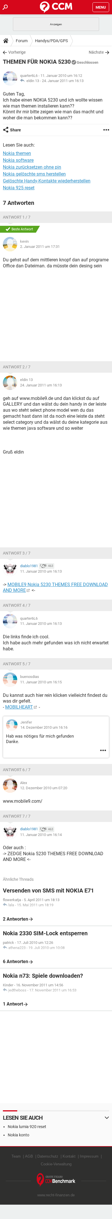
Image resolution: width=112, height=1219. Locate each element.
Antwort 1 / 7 (16, 217)
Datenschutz (47, 1156)
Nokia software (18, 160)
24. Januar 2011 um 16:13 (63, 81)
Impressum (89, 1156)
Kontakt (69, 1156)
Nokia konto (18, 1135)
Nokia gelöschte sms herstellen (34, 174)
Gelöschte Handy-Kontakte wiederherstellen (46, 181)
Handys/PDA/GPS (51, 40)
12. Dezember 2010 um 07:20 (43, 788)
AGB (29, 1156)
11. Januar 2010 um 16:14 (41, 835)
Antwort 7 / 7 (16, 816)
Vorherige (17, 52)
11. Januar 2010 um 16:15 (41, 682)
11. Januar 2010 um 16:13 (41, 571)
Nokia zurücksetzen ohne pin (32, 167)
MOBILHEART (19, 707)
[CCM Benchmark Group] (56, 1180)
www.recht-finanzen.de (56, 1195)
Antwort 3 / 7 (16, 553)
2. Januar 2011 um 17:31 (40, 246)
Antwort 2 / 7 (16, 367)
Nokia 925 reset (18, 187)
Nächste (96, 52)
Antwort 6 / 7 (16, 769)
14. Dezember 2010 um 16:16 (43, 727)
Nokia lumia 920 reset (27, 1126)
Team (16, 1156)
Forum (22, 40)
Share (15, 130)
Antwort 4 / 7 (16, 605)
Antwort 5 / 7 (16, 664)
